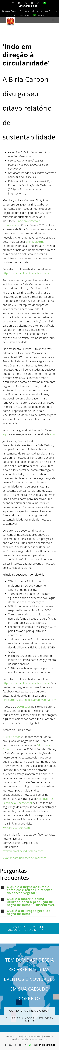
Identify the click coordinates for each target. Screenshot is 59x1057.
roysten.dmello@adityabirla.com (23, 851)
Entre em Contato (14, 1036)
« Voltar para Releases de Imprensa (24, 858)
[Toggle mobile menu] (53, 20)
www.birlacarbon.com (16, 827)
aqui (5, 434)
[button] (28, 890)
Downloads (24, 706)
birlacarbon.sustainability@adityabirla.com (29, 700)
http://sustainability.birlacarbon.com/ (26, 273)
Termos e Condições (32, 1036)
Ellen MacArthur (36, 241)
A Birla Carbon (12, 737)
